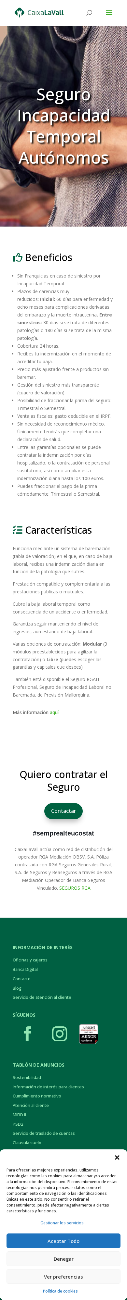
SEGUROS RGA (75, 888)
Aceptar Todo (63, 1241)
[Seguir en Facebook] (27, 1033)
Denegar (64, 1259)
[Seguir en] (88, 1033)
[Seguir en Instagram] (60, 1034)
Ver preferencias (63, 1276)
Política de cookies (60, 1291)
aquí (54, 712)
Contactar (63, 810)
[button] (117, 1157)
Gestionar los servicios (62, 1223)
